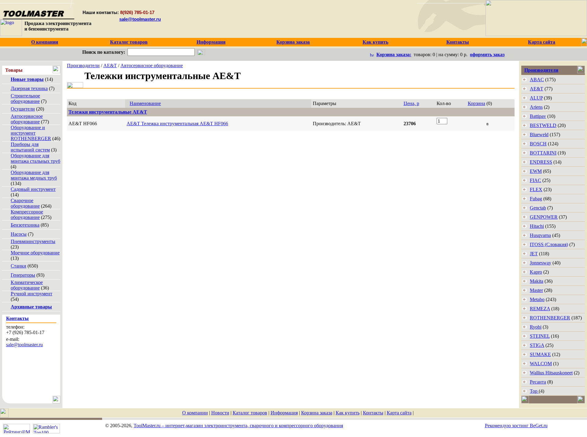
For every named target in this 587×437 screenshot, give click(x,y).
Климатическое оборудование (27, 285)
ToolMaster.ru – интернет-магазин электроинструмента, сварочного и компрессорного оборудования (238, 425)
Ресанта (538, 381)
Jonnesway (540, 262)
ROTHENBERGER (550, 317)
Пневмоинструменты (33, 241)
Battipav (538, 116)
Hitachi (537, 226)
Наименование (145, 103)
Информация (284, 412)
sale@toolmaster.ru (140, 19)
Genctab (538, 207)
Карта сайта (399, 412)
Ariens (536, 107)
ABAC (537, 79)
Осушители (23, 108)
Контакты (373, 412)
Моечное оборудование (35, 252)
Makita (536, 281)
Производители (83, 65)
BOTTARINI (543, 152)
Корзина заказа (316, 412)
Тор (534, 391)
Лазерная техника (29, 88)
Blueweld (539, 134)
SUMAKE (540, 354)
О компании (195, 412)
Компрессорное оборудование (27, 214)
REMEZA (540, 308)
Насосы (19, 234)
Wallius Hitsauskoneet (551, 372)
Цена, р (411, 103)
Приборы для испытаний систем (30, 147)
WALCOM (541, 363)
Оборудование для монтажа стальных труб (35, 158)
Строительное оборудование (25, 98)
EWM (536, 171)
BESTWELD (543, 125)
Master (536, 290)
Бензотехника (25, 225)
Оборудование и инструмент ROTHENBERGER (31, 133)
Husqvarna (540, 235)
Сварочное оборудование (25, 203)
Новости (220, 412)
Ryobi (535, 327)
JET (534, 253)
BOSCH (538, 143)
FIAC (535, 180)
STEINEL (540, 336)
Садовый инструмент (33, 189)
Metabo (537, 299)
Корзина (476, 103)
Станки (18, 265)
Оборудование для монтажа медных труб (34, 175)
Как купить (348, 412)
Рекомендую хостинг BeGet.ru (516, 425)
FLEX (536, 189)
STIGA (537, 345)
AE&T (110, 65)
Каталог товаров (250, 412)
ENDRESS (541, 162)
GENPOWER (544, 217)
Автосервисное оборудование (27, 119)
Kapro (536, 272)
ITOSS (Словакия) (549, 244)
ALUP (536, 97)
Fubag (536, 198)
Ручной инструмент (31, 293)
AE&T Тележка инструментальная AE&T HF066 (177, 123)
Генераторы (23, 275)
